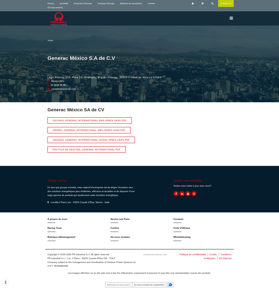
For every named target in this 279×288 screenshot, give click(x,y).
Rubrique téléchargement (61, 237)
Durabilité (64, 3)
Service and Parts (120, 219)
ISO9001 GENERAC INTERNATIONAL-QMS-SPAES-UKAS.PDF (89, 130)
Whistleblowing (182, 237)
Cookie (213, 254)
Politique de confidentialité (193, 254)
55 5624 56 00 (58, 85)
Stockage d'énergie (106, 3)
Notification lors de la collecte (118, 285)
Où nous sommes (55, 7)
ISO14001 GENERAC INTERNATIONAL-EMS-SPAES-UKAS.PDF (90, 120)
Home (50, 40)
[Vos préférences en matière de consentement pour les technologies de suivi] (6, 282)
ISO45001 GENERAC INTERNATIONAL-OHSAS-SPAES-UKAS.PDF (91, 140)
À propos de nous (57, 219)
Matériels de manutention (131, 3)
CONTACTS (226, 3)
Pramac (50, 3)
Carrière (151, 3)
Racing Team (54, 228)
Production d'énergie (83, 3)
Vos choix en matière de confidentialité (149, 285)
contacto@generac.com (63, 89)
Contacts (178, 219)
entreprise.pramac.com (155, 254)
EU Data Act (225, 258)
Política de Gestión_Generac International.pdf (87, 149)
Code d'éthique (181, 228)
